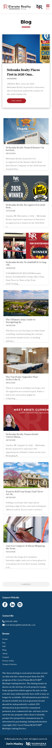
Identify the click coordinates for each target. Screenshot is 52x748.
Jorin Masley (14, 743)
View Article (16, 101)
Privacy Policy (8, 661)
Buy (4, 643)
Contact (5, 657)
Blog (4, 650)
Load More (26, 584)
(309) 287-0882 (11, 621)
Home (5, 639)
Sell (3, 646)
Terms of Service (9, 664)
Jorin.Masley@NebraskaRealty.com (20, 625)
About (4, 653)
